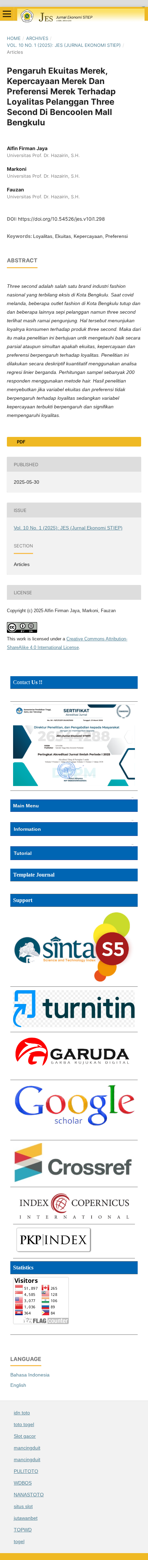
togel (19, 1541)
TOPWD (23, 1529)
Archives (37, 38)
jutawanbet (26, 1518)
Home (14, 38)
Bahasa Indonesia (30, 1375)
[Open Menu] (7, 14)
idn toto (22, 1412)
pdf (20, 441)
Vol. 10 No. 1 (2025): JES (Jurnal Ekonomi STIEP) (64, 45)
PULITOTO (26, 1471)
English (18, 1385)
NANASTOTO (29, 1494)
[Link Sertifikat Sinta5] (74, 784)
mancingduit (27, 1448)
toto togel (24, 1424)
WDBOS (23, 1483)
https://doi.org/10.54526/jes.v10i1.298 (61, 219)
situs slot (23, 1506)
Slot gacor (25, 1436)
